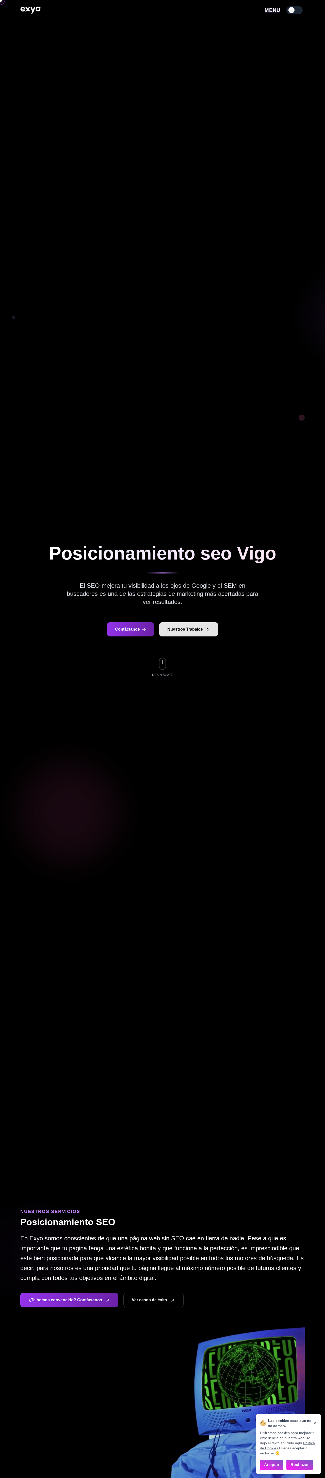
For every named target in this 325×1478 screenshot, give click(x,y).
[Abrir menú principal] (294, 10)
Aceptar (271, 1465)
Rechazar (299, 1465)
